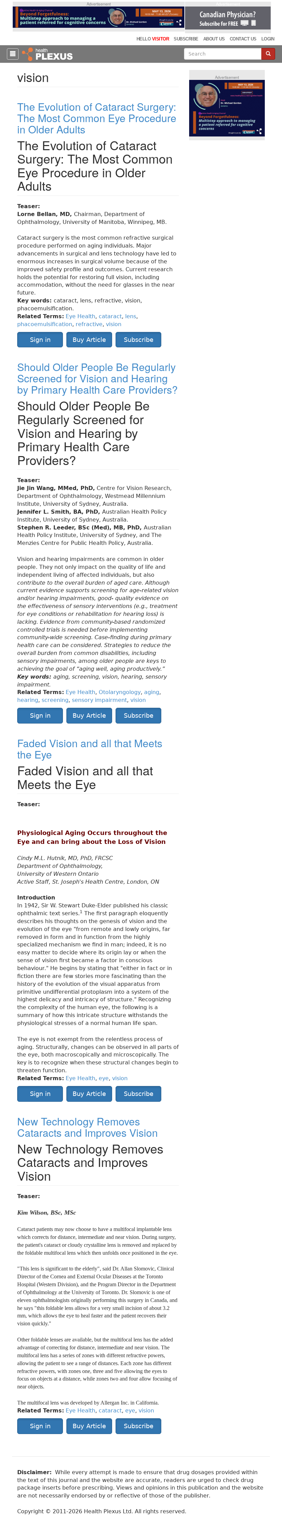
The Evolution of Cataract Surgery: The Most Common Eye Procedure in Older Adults (96, 117)
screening (55, 700)
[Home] (48, 53)
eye (104, 1078)
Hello (153, 38)
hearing (27, 700)
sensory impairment (99, 700)
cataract (110, 316)
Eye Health (80, 316)
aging (151, 692)
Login (267, 38)
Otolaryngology (120, 692)
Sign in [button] (40, 339)
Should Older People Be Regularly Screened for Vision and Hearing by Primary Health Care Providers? (97, 378)
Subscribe (186, 38)
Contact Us (243, 38)
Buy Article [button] (89, 339)
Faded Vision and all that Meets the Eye (89, 749)
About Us (214, 38)
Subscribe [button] (138, 339)
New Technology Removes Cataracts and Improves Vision (87, 1127)
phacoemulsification (44, 324)
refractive (89, 324)
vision (113, 324)
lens (130, 316)
